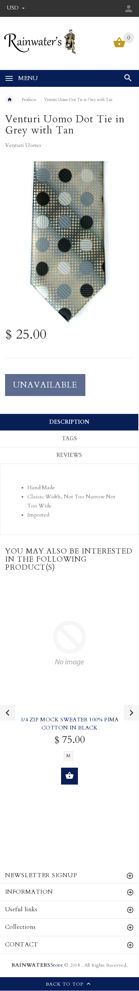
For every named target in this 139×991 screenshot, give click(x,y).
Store (37, 965)
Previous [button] (7, 712)
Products (29, 99)
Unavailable (45, 385)
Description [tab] (69, 422)
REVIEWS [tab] (69, 455)
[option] (69, 242)
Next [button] (131, 712)
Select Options (69, 776)
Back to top (65, 984)
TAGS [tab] (69, 438)
